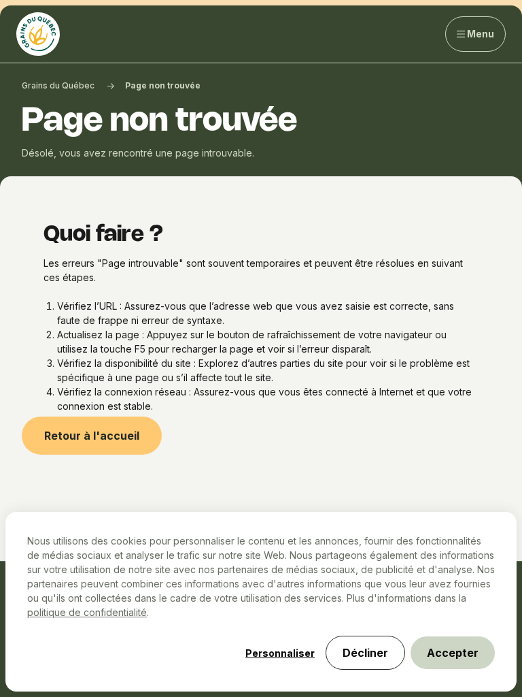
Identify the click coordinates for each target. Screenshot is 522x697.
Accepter (452, 653)
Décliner (365, 653)
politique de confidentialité (87, 612)
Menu (480, 33)
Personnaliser (280, 653)
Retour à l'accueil (91, 435)
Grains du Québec (58, 85)
